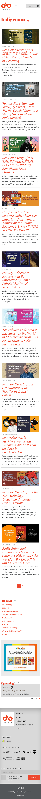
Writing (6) (5, 634)
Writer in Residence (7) (10, 628)
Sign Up (33, 777)
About (19, 729)
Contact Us (20, 795)
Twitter (18, 788)
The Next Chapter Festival (14, 690)
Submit (38, 6)
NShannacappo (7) (8, 621)
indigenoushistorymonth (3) (12, 615)
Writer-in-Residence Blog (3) (12, 631)
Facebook (22, 788)
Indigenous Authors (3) (10, 611)
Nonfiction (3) (7, 618)
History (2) (6, 608)
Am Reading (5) (7, 605)
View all (34, 699)
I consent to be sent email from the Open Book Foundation (14, 778)
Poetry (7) (5, 624)
